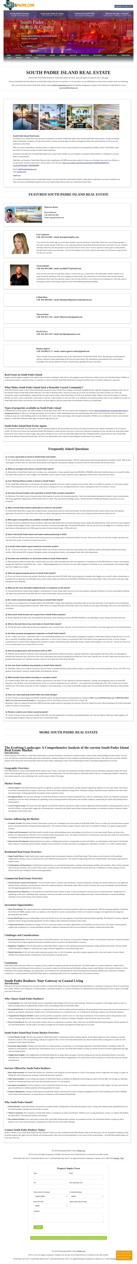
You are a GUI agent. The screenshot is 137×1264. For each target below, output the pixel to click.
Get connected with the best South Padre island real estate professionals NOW (68, 1238)
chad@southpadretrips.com (61, 85)
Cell (35, 1182)
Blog (122, 1158)
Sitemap (116, 1158)
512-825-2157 (123, 6)
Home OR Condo (38, 1201)
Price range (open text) (75, 1182)
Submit (38, 1227)
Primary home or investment (42, 1192)
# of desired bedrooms (75, 1192)
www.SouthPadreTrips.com (68, 88)
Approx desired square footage (78, 1201)
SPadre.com (81, 1151)
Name (35, 1173)
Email (71, 1173)
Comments (37, 1211)
